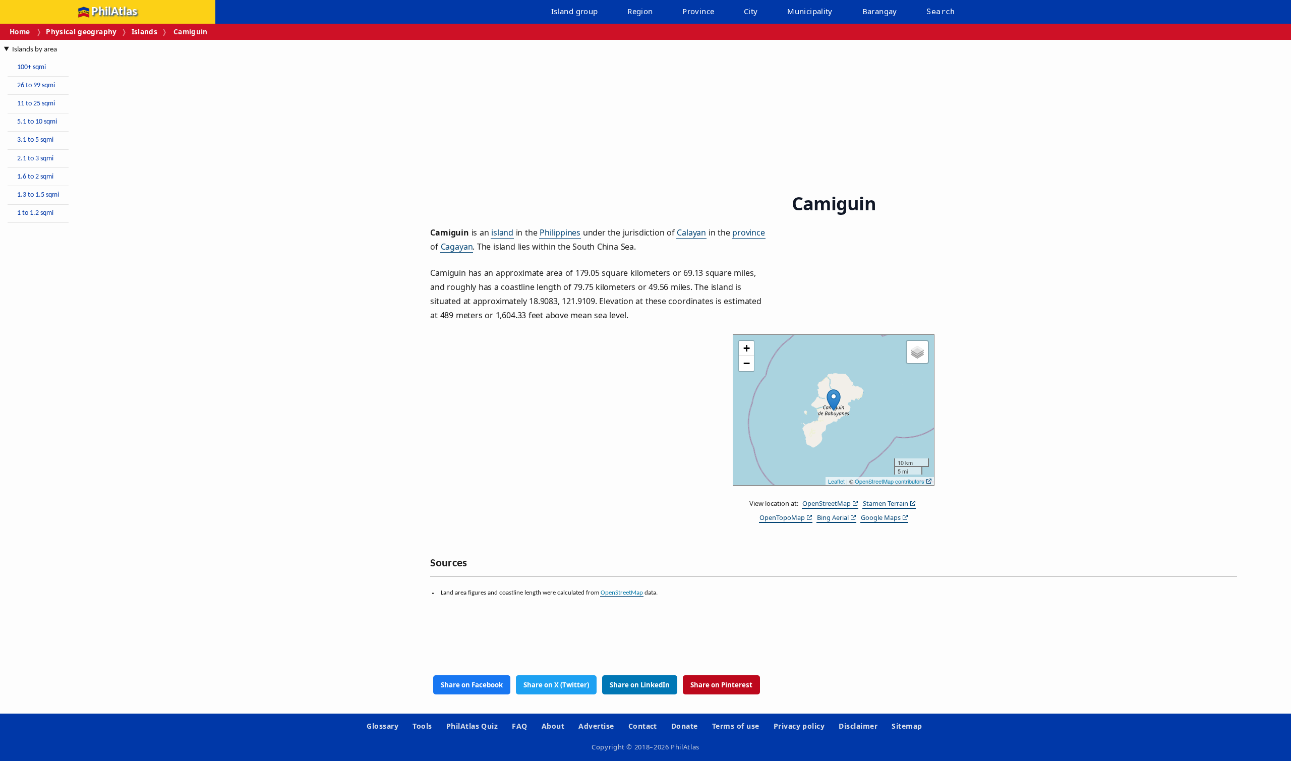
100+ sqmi (31, 67)
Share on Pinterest (721, 684)
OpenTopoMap (782, 517)
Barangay (879, 11)
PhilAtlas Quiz (472, 726)
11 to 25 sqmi (36, 103)
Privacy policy (799, 726)
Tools (422, 726)
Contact (642, 726)
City (751, 11)
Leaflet (836, 481)
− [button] (746, 363)
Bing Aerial (833, 517)
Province (698, 11)
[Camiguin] (834, 400)
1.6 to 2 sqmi (35, 176)
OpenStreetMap (826, 503)
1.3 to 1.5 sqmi (38, 195)
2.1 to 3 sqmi (35, 158)
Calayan (691, 232)
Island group (574, 11)
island (502, 232)
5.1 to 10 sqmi (37, 122)
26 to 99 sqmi (36, 85)
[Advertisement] (85, 382)
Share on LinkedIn (640, 684)
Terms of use (735, 726)
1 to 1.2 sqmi (35, 213)
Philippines (560, 232)
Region (640, 11)
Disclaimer (858, 726)
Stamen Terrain (885, 503)
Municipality (810, 11)
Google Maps (881, 517)
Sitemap (907, 726)
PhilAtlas (114, 12)
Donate (684, 726)
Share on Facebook (472, 684)
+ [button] (746, 348)
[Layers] (917, 352)
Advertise (596, 726)
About (553, 726)
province (748, 232)
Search (940, 11)
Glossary (382, 726)
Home (20, 31)
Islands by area (34, 49)
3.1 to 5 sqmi (35, 140)
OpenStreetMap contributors (889, 481)
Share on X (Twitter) (556, 684)
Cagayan (457, 246)
